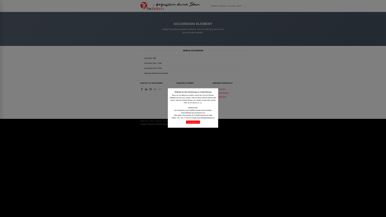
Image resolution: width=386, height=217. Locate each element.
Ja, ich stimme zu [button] (193, 122)
